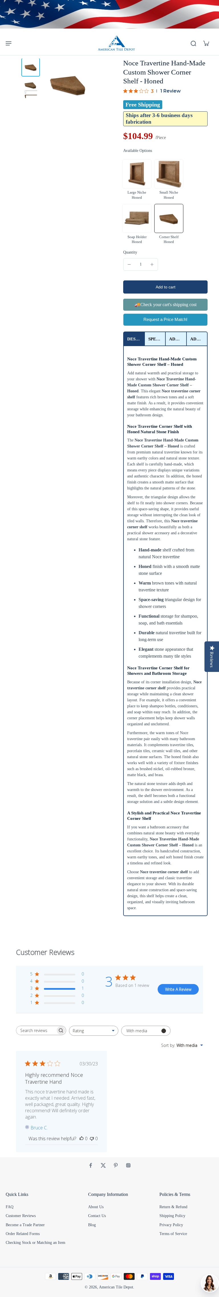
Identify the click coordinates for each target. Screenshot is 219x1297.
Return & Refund (173, 1207)
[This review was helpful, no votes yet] (82, 1138)
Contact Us (97, 1216)
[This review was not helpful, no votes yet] (92, 1138)
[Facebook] (90, 1165)
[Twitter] (103, 1165)
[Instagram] (128, 1165)
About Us (96, 1207)
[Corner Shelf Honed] (168, 218)
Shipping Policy (172, 1216)
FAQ (9, 1207)
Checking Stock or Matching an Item (35, 1242)
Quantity (130, 252)
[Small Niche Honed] (168, 174)
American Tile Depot (116, 1287)
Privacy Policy (171, 1225)
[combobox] (93, 1031)
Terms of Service (173, 1234)
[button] (165, 287)
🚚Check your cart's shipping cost (165, 304)
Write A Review (178, 989)
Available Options (137, 150)
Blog (92, 1225)
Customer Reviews (21, 1216)
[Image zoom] (68, 85)
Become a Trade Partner (25, 1225)
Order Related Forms (23, 1234)
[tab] (134, 339)
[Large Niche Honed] (137, 174)
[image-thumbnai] (30, 67)
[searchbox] (36, 1030)
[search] (193, 43)
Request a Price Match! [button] (165, 319)
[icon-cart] (206, 43)
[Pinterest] (116, 1165)
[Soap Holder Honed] (137, 218)
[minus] (129, 264)
